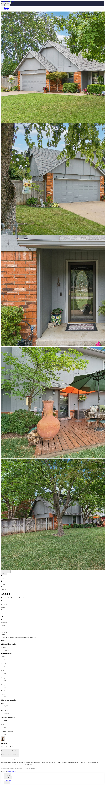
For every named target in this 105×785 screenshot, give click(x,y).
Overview (6, 8)
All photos (3, 573)
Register (7, 5)
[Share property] (8, 571)
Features (6, 9)
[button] (52, 67)
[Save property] (5, 571)
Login (2, 5)
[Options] (2, 571)
